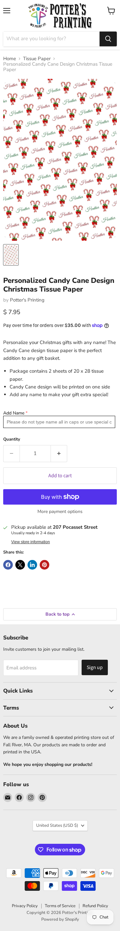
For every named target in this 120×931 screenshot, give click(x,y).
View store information (30, 542)
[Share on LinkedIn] (32, 565)
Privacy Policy (25, 906)
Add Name (13, 413)
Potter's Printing (27, 300)
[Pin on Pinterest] (44, 565)
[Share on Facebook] (8, 565)
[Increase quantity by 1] (59, 453)
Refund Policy (95, 906)
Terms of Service (60, 906)
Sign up (95, 667)
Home (9, 58)
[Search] (108, 39)
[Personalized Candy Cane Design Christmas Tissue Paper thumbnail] (11, 255)
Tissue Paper (37, 58)
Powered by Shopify (60, 919)
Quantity (11, 439)
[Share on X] (20, 565)
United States (57, 825)
